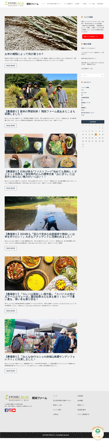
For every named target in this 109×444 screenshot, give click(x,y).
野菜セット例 (57, 405)
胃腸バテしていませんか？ (88, 48)
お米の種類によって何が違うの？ (24, 54)
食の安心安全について (87, 112)
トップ (43, 3)
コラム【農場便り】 (68, 3)
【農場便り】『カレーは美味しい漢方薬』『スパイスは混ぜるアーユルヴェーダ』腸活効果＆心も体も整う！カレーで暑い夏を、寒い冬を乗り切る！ (40, 296)
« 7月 (82, 147)
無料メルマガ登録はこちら (91, 36)
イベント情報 (85, 87)
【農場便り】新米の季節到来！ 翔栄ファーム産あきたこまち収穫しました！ (40, 113)
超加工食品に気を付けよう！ (89, 58)
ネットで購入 (92, 3)
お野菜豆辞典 (85, 97)
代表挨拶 (80, 396)
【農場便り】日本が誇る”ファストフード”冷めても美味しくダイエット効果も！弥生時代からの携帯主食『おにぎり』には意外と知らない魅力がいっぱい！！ (41, 174)
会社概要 (80, 400)
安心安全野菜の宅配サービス (53, 3)
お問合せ (85, 3)
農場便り (83, 107)
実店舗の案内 (100, 3)
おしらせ (83, 92)
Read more (10, 66)
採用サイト (80, 405)
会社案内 (77, 3)
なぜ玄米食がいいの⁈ (87, 68)
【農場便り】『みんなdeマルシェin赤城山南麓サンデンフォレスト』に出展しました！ (40, 358)
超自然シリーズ (85, 102)
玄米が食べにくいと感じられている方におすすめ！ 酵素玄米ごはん (92, 63)
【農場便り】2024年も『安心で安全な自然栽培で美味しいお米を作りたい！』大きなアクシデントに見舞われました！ (40, 235)
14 (95, 134)
